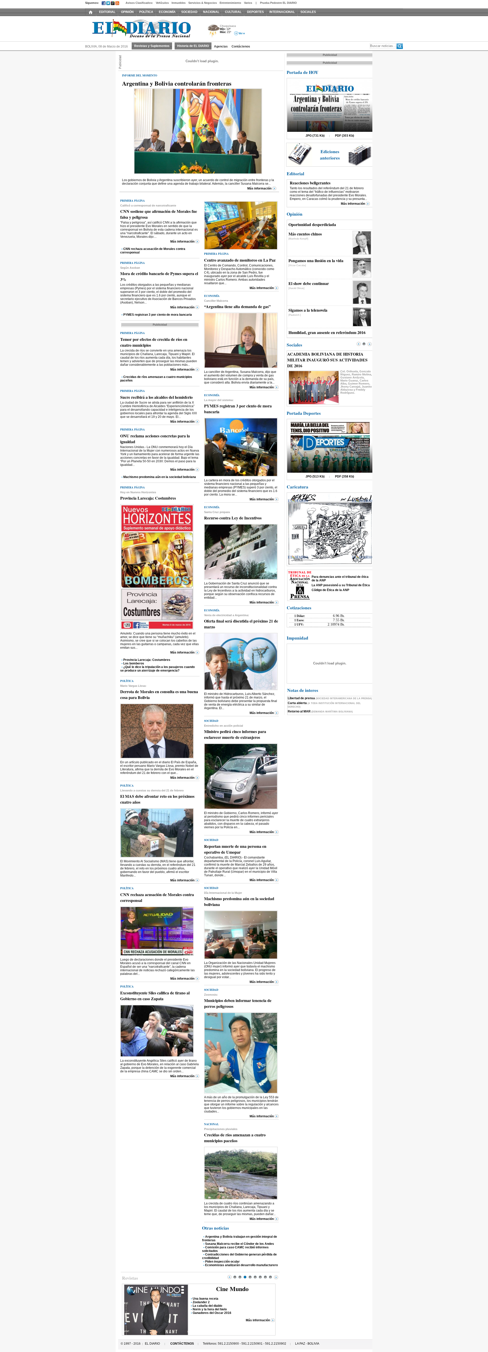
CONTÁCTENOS (182, 1343)
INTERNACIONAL (282, 12)
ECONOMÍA (167, 12)
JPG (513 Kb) (315, 476)
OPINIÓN (127, 12)
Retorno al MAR (320, 711)
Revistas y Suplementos (152, 46)
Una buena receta (205, 1298)
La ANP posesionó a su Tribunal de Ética (341, 585)
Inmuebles (179, 2)
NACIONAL (211, 12)
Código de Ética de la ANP (330, 590)
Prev (229, 1277)
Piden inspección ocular (222, 1261)
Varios (248, 2)
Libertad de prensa (330, 698)
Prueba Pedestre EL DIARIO (278, 2)
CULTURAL (233, 12)
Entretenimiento (230, 2)
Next (276, 1277)
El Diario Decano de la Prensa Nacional (142, 28)
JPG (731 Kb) (315, 135)
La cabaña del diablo (207, 1306)
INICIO (91, 11)
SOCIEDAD (189, 12)
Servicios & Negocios (202, 2)
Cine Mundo (232, 1288)
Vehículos (162, 2)
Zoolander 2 (201, 1302)
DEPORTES (255, 12)
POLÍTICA (146, 12)
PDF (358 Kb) (344, 476)
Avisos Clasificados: (139, 2)
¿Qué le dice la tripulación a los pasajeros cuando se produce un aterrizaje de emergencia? (157, 668)
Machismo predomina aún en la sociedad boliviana (159, 477)
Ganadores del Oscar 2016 (212, 1313)
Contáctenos (241, 46)
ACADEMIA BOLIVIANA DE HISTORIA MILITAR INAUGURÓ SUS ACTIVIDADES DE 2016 (327, 360)
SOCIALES (308, 12)
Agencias (221, 46)
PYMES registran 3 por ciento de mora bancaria (157, 314)
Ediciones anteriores (330, 154)
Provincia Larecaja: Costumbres (146, 660)
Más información (259, 188)
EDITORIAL (107, 12)
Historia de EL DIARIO (193, 46)
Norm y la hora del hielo (210, 1309)
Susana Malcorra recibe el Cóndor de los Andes (239, 1244)
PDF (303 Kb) (344, 135)
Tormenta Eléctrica (213, 31)
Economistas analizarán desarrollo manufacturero (241, 1265)
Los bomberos (133, 663)
